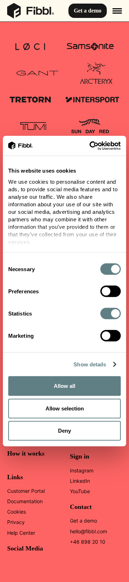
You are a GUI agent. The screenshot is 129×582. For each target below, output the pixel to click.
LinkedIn (80, 481)
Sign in (79, 456)
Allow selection (65, 408)
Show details (89, 364)
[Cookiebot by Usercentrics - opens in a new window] (91, 145)
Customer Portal (26, 491)
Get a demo (87, 11)
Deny (64, 431)
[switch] (110, 291)
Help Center (21, 533)
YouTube (80, 491)
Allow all (64, 386)
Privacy (16, 522)
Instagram (82, 470)
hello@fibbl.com (88, 531)
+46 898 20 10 (87, 542)
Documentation (25, 501)
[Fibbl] (30, 7)
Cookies (16, 512)
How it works (25, 453)
